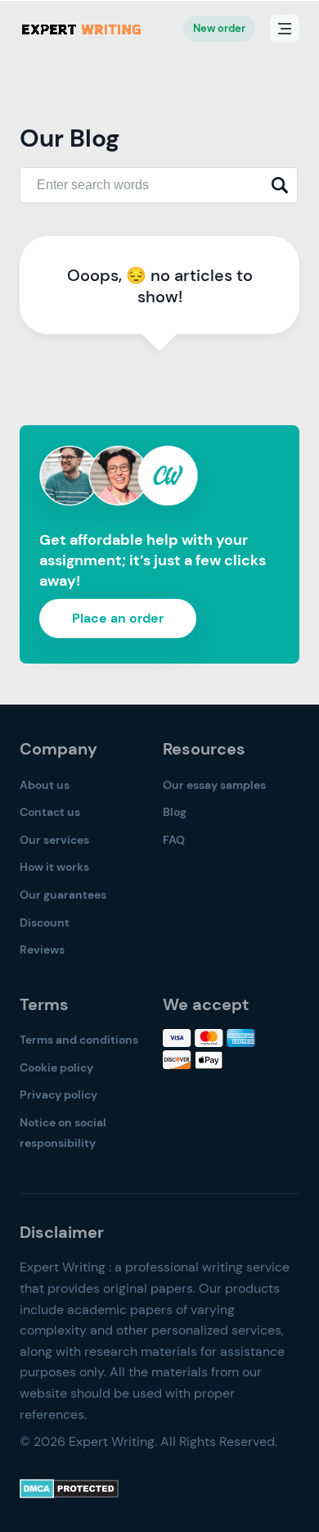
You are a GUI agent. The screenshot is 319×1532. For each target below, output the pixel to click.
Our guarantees (63, 894)
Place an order (118, 618)
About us (45, 784)
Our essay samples (214, 784)
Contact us (50, 812)
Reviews (42, 949)
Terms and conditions (79, 1039)
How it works (54, 866)
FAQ (174, 839)
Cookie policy (56, 1067)
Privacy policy (58, 1094)
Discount (45, 922)
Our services (54, 839)
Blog (174, 812)
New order (219, 28)
